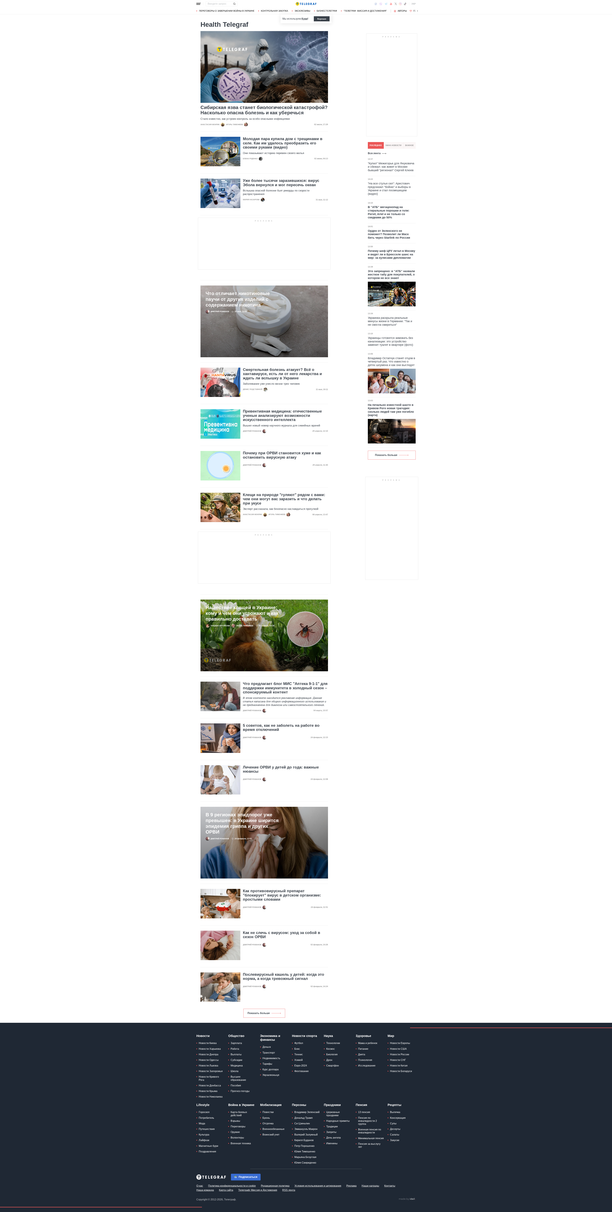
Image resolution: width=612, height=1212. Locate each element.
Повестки (268, 1112)
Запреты (331, 1132)
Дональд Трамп (303, 1118)
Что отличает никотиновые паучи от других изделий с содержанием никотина (238, 299)
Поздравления (207, 1151)
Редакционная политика (275, 1185)
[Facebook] (375, 3)
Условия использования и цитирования (318, 1185)
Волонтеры (237, 1137)
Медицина (237, 1065)
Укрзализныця (270, 1075)
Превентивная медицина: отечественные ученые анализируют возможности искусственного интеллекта (282, 415)
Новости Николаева (210, 1096)
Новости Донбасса (210, 1085)
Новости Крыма (208, 1091)
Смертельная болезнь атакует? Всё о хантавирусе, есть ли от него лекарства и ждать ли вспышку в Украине (282, 374)
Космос (330, 1048)
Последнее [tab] (376, 145)
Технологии (333, 1043)
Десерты (395, 1129)
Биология (332, 1054)
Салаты (394, 1134)
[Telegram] (386, 3)
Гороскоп (204, 1112)
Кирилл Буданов (304, 1140)
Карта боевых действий (239, 1114)
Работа (235, 1048)
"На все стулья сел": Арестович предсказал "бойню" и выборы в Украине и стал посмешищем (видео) (389, 188)
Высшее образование (238, 1078)
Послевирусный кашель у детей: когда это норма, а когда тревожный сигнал (283, 976)
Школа (234, 1071)
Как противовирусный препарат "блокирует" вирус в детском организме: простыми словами (282, 895)
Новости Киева (208, 1043)
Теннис (298, 1054)
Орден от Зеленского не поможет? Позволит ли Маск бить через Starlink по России (389, 234)
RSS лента (288, 1190)
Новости (203, 1036)
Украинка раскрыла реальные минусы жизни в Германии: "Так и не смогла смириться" (390, 321)
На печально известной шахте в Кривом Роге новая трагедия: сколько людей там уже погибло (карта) (391, 410)
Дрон (329, 1060)
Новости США (398, 1048)
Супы (393, 1123)
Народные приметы (338, 1121)
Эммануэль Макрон (305, 1129)
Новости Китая (399, 1065)
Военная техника (241, 1143)
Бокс (297, 1048)
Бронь (266, 1118)
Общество (236, 1036)
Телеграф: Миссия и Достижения (257, 1190)
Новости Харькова (210, 1048)
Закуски (394, 1140)
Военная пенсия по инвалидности (369, 1131)
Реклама (351, 1185)
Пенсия (361, 1105)
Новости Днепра (208, 1054)
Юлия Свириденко (305, 1162)
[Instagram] (400, 3)
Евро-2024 (300, 1065)
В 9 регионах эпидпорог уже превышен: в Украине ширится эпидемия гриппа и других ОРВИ (242, 823)
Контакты (389, 1185)
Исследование (366, 1065)
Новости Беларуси (401, 1071)
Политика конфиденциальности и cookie (232, 1185)
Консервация (398, 1118)
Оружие (235, 1132)
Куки (304, 18)
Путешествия (207, 1129)
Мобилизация (271, 1105)
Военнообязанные (273, 1129)
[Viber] (380, 4)
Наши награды (370, 1185)
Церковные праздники (333, 1114)
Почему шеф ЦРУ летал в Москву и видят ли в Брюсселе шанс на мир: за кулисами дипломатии (391, 254)
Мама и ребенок (367, 1043)
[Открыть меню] (198, 4)
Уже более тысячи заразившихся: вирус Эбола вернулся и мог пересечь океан (281, 183)
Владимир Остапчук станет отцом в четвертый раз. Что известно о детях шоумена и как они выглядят (391, 362)
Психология (365, 1060)
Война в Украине (241, 1105)
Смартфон (332, 1065)
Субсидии (236, 1060)
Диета (361, 1054)
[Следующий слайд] (417, 11)
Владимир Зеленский (307, 1112)
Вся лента (374, 153)
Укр (414, 4)
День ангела (333, 1137)
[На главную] (306, 4)
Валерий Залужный (306, 1134)
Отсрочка (267, 1123)
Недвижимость (271, 1058)
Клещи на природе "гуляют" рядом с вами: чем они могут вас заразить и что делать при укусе (284, 499)
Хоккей (298, 1060)
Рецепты (394, 1105)
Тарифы (267, 1063)
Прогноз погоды (240, 1091)
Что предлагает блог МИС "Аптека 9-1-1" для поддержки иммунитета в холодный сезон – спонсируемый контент (285, 688)
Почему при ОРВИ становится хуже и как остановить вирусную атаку (282, 455)
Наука (328, 1036)
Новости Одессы (209, 1060)
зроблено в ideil (407, 1199)
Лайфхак (204, 1140)
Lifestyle (202, 1105)
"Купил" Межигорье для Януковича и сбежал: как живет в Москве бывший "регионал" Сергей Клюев (391, 167)
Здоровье (363, 1036)
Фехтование (301, 1071)
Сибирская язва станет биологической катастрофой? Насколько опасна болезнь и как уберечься (264, 110)
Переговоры (238, 1126)
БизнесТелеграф (327, 11)
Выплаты (236, 1054)
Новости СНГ (398, 1060)
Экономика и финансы (270, 1037)
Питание (363, 1048)
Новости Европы (400, 1043)
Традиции (332, 1126)
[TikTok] (405, 3)
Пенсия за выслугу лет (369, 1145)
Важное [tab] (409, 145)
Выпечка (395, 1112)
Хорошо (321, 19)
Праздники (332, 1105)
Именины (332, 1143)
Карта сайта (226, 1190)
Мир (391, 1036)
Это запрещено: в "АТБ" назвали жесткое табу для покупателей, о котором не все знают (391, 275)
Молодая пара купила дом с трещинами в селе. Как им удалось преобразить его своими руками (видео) (282, 143)
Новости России (399, 1054)
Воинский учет (270, 1134)
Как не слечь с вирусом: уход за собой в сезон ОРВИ (281, 935)
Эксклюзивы (302, 11)
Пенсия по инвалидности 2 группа (367, 1121)
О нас (199, 1185)
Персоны (299, 1105)
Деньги (266, 1047)
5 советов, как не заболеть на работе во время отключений (281, 727)
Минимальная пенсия (371, 1138)
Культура (204, 1134)
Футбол (298, 1043)
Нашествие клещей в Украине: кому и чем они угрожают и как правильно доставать (242, 613)
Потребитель (206, 1118)
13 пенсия (364, 1112)
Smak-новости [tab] (393, 145)
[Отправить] (234, 3)
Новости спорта (304, 1036)
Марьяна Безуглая (305, 1157)
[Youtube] (391, 3)
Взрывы (235, 1121)
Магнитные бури (208, 1146)
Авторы (402, 11)
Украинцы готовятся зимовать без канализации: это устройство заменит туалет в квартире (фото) (390, 341)
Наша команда (205, 1190)
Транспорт (268, 1052)
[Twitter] (395, 4)
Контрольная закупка (274, 11)
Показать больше (259, 1013)
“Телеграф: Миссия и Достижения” (365, 11)
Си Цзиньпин (302, 1123)
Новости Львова (208, 1065)
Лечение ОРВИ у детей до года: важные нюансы (281, 769)
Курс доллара (270, 1069)
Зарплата (236, 1043)
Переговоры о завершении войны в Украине (226, 11)
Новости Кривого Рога (209, 1078)
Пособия (236, 1085)
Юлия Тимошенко (304, 1151)
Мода (202, 1123)
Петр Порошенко (304, 1146)
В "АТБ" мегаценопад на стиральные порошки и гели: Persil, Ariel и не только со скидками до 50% (388, 212)
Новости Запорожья (211, 1071)
